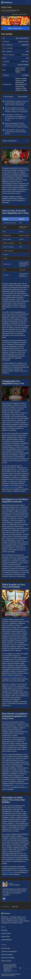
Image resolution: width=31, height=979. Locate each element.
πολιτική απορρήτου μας (10, 971)
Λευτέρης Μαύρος (11, 11)
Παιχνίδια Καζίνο (5, 906)
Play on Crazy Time (15, 28)
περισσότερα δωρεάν (8, 872)
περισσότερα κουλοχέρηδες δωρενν (12, 677)
